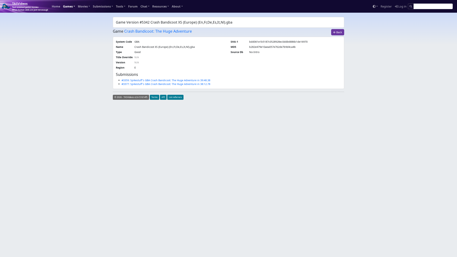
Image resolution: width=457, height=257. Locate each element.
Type (119, 52)
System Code (124, 41)
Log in (402, 6)
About (176, 6)
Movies (83, 6)
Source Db (237, 52)
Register (386, 6)
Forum (133, 6)
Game (118, 31)
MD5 (233, 47)
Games (68, 6)
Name (119, 47)
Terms (154, 97)
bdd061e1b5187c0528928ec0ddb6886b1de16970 (278, 41)
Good (137, 52)
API (163, 97)
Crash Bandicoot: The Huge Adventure (158, 31)
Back (339, 32)
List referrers (175, 97)
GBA (136, 41)
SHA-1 (234, 41)
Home (56, 6)
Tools (119, 6)
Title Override (124, 57)
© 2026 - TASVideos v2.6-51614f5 (130, 97)
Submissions (102, 6)
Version (120, 62)
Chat (143, 6)
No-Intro (254, 52)
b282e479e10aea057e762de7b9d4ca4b (272, 47)
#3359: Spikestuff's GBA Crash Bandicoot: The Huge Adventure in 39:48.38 (166, 80)
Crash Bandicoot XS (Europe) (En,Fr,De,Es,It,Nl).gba (164, 47)
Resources (159, 6)
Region (120, 67)
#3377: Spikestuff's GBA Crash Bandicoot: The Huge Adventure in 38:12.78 (166, 84)
